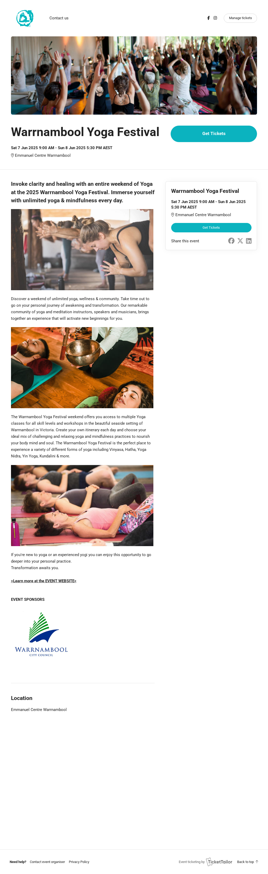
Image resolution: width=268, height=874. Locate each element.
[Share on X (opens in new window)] (240, 241)
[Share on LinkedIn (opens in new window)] (249, 241)
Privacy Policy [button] (79, 862)
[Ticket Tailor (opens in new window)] (219, 862)
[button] (47, 862)
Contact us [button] (59, 18)
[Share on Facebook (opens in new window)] (231, 241)
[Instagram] (215, 18)
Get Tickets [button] (214, 133)
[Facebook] (208, 18)
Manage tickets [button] (240, 18)
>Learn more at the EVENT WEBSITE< (43, 581)
